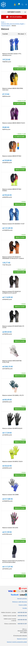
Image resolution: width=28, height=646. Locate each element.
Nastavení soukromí (22, 639)
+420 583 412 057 (22, 623)
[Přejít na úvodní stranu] (3, 4)
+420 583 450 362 (22, 619)
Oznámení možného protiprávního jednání (17, 642)
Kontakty (25, 608)
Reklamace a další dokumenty (19, 602)
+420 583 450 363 (22, 615)
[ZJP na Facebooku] (15, 595)
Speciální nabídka (16, 17)
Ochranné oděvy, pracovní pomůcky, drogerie (12, 24)
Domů (3, 22)
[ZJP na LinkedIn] (23, 595)
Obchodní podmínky (22, 598)
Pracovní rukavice (5, 25)
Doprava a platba (23, 605)
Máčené (14, 25)
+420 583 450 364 (22, 612)
